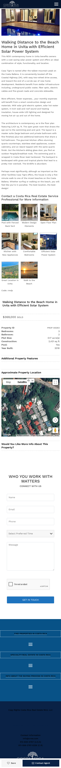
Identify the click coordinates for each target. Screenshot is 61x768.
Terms (57, 435)
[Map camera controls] (55, 420)
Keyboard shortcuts (23, 435)
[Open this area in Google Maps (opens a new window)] (6, 435)
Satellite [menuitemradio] (22, 382)
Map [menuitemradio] (8, 382)
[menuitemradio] (28, 381)
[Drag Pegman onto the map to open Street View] (55, 430)
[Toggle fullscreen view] (55, 382)
